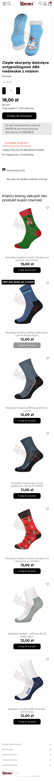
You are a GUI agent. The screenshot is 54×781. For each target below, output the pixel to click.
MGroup (35, 776)
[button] (9, 3)
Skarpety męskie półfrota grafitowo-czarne (27, 409)
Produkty (7, 749)
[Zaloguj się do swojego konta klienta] (45, 3)
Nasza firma (9, 754)
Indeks (6, 150)
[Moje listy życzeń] (40, 3)
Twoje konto (9, 760)
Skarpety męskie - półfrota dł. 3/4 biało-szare (27, 635)
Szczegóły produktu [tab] (17, 143)
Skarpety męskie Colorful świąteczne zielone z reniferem (27, 259)
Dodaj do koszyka (19, 116)
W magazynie (10, 154)
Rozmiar (7, 76)
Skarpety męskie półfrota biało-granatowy (27, 710)
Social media (9, 765)
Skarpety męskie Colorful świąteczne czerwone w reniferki (27, 560)
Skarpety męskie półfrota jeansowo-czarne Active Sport (27, 334)
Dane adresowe (11, 744)
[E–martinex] (7, 773)
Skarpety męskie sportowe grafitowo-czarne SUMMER (27, 484)
